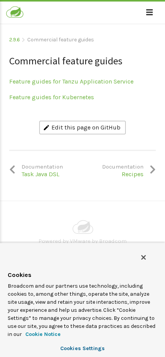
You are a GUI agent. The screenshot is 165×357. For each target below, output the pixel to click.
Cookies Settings (82, 348)
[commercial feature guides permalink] (5, 57)
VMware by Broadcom (98, 240)
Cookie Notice (42, 334)
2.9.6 (14, 39)
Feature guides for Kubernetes (51, 97)
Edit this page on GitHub (85, 127)
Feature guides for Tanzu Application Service (71, 81)
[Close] (143, 257)
